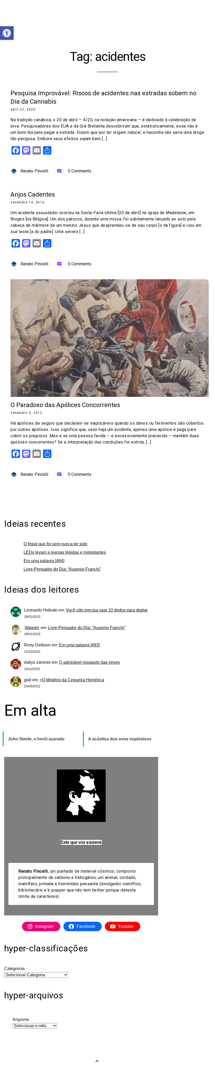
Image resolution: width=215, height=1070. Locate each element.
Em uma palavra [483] (79, 645)
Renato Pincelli (34, 170)
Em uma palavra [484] (44, 560)
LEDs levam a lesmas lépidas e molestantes (65, 552)
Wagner (32, 627)
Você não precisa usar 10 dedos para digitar (107, 610)
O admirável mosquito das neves (89, 662)
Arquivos (21, 1019)
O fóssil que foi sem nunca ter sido (55, 544)
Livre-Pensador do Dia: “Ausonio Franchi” (62, 569)
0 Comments (74, 170)
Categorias (14, 968)
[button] (7, 33)
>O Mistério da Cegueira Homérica (72, 680)
